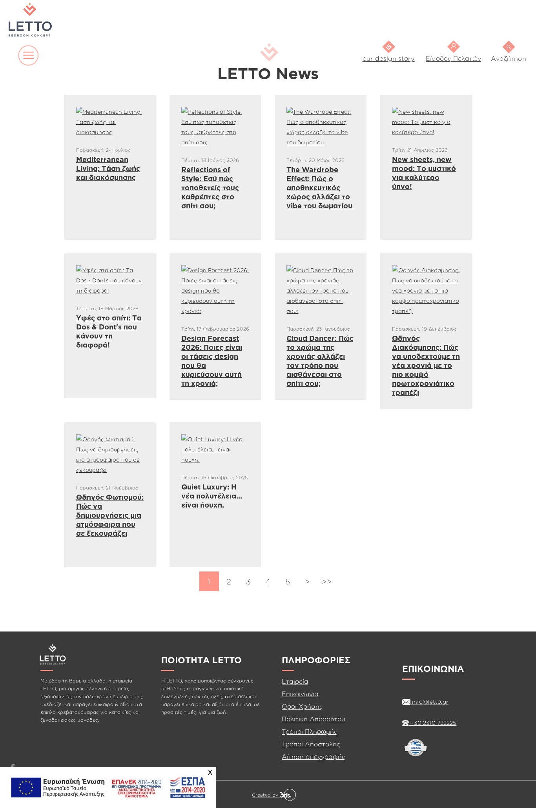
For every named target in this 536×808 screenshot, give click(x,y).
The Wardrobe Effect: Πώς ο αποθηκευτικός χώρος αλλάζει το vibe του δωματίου (319, 187)
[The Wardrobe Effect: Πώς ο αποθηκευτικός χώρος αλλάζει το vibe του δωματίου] (320, 126)
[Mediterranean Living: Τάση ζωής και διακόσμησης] (110, 121)
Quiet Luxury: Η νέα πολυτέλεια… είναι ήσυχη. (211, 496)
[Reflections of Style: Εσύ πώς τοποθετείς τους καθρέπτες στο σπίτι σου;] (215, 126)
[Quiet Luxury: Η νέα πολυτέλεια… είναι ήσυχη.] (215, 449)
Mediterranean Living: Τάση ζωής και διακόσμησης (108, 168)
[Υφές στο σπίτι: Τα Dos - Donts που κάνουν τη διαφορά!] (110, 280)
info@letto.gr (429, 701)
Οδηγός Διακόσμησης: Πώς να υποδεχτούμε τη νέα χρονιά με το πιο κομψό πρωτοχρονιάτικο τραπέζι (426, 365)
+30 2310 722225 (432, 723)
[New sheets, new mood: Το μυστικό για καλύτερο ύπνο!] (426, 121)
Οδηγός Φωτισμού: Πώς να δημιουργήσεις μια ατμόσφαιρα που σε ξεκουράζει (110, 515)
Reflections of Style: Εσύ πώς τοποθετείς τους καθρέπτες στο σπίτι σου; (210, 187)
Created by (266, 794)
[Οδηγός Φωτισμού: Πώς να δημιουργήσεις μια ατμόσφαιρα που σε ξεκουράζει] (110, 454)
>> (327, 581)
